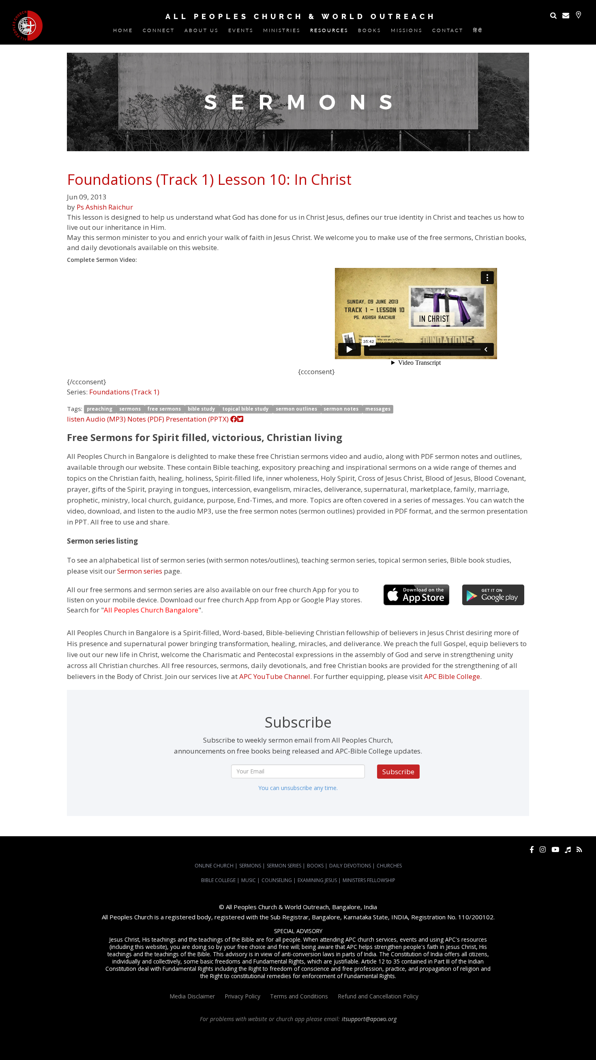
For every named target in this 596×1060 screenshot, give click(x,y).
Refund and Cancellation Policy (378, 996)
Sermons (250, 865)
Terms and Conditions (299, 996)
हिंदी (478, 31)
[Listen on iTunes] (568, 849)
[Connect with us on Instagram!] (543, 849)
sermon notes (342, 409)
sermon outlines (297, 409)
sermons (130, 409)
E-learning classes (544, 1041)
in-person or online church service (149, 1033)
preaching (100, 409)
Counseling (277, 880)
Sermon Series (284, 865)
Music (248, 880)
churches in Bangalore (103, 1041)
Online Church (214, 865)
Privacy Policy (242, 996)
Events (240, 31)
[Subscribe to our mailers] (565, 15)
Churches (389, 865)
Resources (329, 31)
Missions (406, 31)
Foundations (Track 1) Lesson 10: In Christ (209, 179)
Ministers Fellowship (369, 880)
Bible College (218, 880)
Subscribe (398, 771)
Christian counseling (284, 1048)
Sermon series (139, 571)
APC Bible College (452, 676)
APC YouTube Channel (274, 676)
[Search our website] (553, 15)
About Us (201, 31)
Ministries (281, 31)
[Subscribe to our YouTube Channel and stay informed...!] (555, 849)
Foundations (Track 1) (124, 391)
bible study (202, 409)
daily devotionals (426, 1041)
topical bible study (246, 409)
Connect (159, 31)
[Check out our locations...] (578, 14)
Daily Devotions (350, 865)
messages (377, 409)
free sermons (164, 409)
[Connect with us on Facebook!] (532, 849)
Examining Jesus (317, 880)
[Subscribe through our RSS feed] (579, 849)
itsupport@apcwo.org (369, 1019)
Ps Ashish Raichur (105, 207)
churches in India (158, 1041)
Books (369, 31)
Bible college (461, 1041)
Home (123, 31)
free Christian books (381, 1041)
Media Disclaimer (192, 996)
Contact (447, 31)
